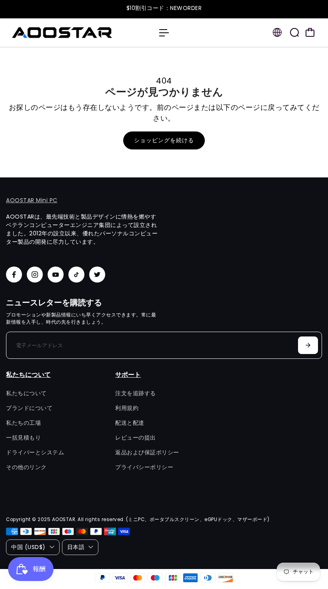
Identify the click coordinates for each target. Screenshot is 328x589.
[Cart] (310, 32)
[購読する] (308, 345)
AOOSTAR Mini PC (32, 200)
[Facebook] (14, 275)
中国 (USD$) (28, 547)
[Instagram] (35, 275)
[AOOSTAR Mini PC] (62, 32)
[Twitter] (97, 275)
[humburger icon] (164, 33)
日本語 (76, 547)
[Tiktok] (76, 275)
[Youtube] (56, 275)
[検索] (294, 32)
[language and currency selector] (277, 32)
